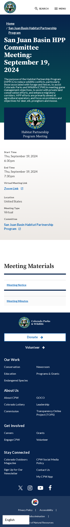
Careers (8, 432)
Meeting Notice (16, 284)
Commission (11, 411)
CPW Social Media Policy (47, 461)
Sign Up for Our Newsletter (13, 471)
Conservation (12, 366)
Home (10, 23)
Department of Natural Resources (36, 522)
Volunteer (32, 347)
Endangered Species (16, 380)
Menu (62, 8)
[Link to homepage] (35, 322)
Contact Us (43, 469)
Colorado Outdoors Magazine (16, 461)
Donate (32, 337)
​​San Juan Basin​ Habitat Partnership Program (28, 227)
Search (44, 8)
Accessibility (46, 510)
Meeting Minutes (17, 301)
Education (10, 373)
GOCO (40, 397)
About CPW (11, 397)
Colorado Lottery (14, 404)
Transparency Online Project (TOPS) (48, 412)
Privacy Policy (25, 510)
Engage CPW (12, 439)
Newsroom (43, 366)
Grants (40, 432)
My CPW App (44, 476)
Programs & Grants (47, 373)
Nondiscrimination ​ (35, 516)
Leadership (42, 404)
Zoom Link (11, 188)
